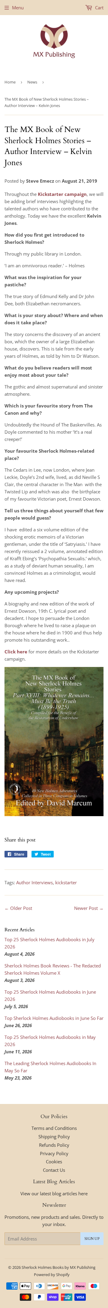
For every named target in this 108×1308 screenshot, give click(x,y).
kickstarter (66, 882)
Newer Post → (89, 908)
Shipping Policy (54, 1136)
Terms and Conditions (54, 1128)
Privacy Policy (54, 1153)
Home (10, 82)
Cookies (54, 1162)
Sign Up (92, 1238)
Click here (15, 652)
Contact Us (54, 1170)
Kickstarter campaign (62, 194)
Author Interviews (34, 882)
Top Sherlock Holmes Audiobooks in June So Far (54, 1018)
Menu (18, 8)
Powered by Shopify (52, 1274)
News (32, 82)
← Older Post (18, 908)
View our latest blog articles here (54, 1193)
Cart (99, 8)
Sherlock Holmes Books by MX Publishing (58, 1267)
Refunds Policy (54, 1145)
